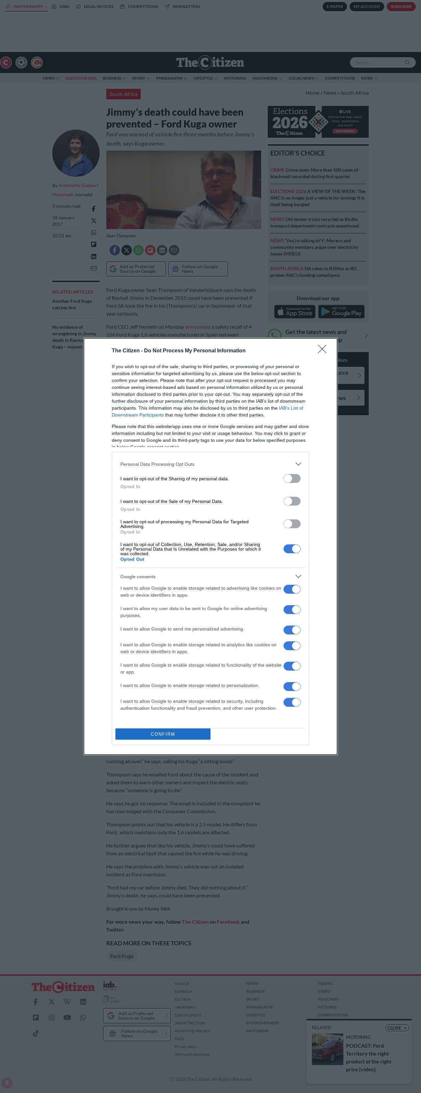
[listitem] (210, 464)
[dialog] (210, 546)
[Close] (324, 351)
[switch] (292, 478)
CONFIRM (163, 734)
